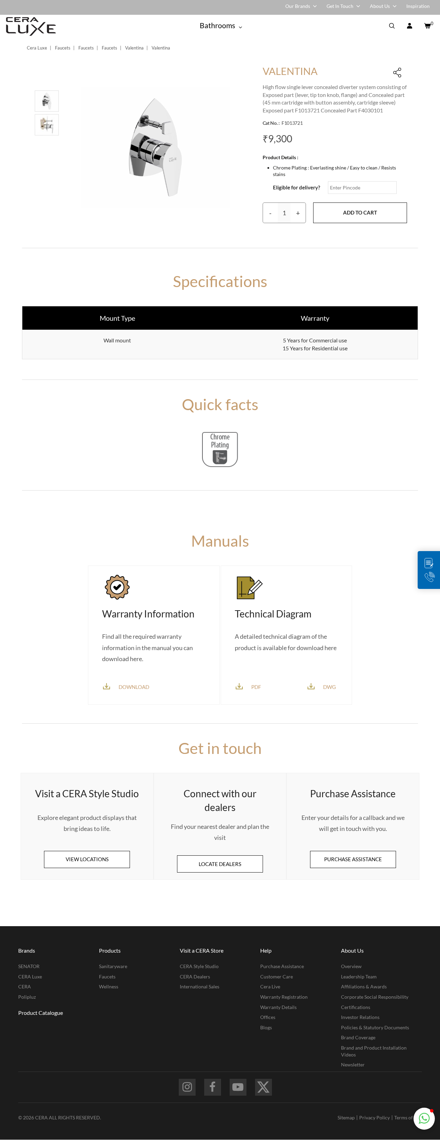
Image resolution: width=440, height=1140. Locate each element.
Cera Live (270, 986)
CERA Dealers (195, 976)
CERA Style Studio (199, 966)
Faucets (62, 48)
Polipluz (27, 997)
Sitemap (346, 1117)
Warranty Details (278, 1007)
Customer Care (276, 976)
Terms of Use (408, 1117)
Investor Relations (360, 1017)
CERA (24, 986)
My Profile (409, 26)
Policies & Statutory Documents (375, 1027)
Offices (267, 1017)
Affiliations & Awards (364, 986)
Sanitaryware (113, 966)
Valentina (134, 48)
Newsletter (353, 1064)
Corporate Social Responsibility (374, 997)
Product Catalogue (40, 1012)
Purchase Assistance (282, 966)
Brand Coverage (358, 1037)
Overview (351, 966)
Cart (427, 26)
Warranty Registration (284, 997)
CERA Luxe (30, 976)
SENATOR (29, 966)
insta (187, 1087)
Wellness (108, 986)
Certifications (355, 1007)
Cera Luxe (37, 48)
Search (392, 26)
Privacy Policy (374, 1117)
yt (238, 1087)
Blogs (266, 1027)
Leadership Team (359, 976)
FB (212, 1087)
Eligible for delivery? (296, 187)
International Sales (199, 986)
